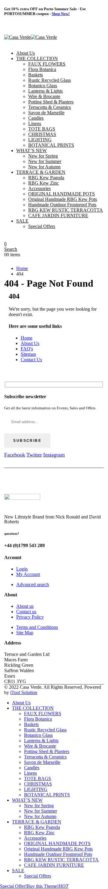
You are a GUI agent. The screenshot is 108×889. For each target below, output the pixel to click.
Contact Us (31, 359)
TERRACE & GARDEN (40, 172)
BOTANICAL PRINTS (51, 145)
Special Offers (41, 226)
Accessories (39, 188)
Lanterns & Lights (45, 91)
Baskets (35, 74)
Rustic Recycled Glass (49, 80)
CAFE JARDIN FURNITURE (58, 215)
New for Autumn (44, 166)
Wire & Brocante (44, 96)
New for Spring (43, 155)
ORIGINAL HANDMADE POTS (61, 193)
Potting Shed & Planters (51, 101)
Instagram (54, 455)
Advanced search (32, 584)
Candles (36, 118)
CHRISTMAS (42, 134)
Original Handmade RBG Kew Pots (62, 199)
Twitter (34, 455)
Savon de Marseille (46, 112)
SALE (22, 220)
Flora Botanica (42, 69)
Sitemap (28, 354)
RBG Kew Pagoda (46, 177)
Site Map (24, 632)
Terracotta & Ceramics (49, 107)
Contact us (26, 611)
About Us (25, 53)
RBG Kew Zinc (43, 183)
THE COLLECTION (37, 58)
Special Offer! (13, 886)
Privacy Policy (30, 617)
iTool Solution (23, 692)
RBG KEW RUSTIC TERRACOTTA (65, 210)
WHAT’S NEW (31, 150)
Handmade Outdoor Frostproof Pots (62, 204)
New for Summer (44, 161)
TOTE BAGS (41, 128)
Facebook (14, 455)
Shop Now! (61, 13)
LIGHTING (40, 139)
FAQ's (27, 348)
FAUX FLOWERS (46, 63)
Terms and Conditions (37, 627)
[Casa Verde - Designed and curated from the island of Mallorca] (30, 37)
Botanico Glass (42, 85)
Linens (34, 123)
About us (25, 606)
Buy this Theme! (47, 886)
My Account (28, 574)
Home (26, 337)
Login (22, 568)
